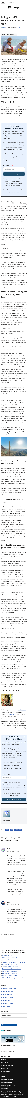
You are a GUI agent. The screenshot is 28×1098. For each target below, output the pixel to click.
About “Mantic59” (6, 1083)
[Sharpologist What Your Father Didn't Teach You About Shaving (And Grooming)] (14, 7)
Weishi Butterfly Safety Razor (10, 958)
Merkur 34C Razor (7, 955)
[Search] (25, 2)
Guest (4, 27)
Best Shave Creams (7, 1003)
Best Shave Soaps (6, 1000)
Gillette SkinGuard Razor (9, 971)
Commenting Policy (7, 1065)
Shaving (18, 27)
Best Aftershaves (6, 1006)
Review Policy (5, 1068)
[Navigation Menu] (3, 2)
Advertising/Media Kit (8, 1086)
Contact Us (4, 1089)
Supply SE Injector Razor (9, 975)
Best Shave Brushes (7, 997)
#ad (2, 980)
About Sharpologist (7, 1080)
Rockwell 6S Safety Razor (9, 960)
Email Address (7, 166)
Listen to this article (10, 34)
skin (7, 830)
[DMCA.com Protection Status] (6, 1031)
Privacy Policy (5, 1071)
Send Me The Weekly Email (14, 174)
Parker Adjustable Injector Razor (11, 969)
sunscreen (18, 830)
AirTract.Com (22, 710)
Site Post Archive (6, 1057)
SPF (12, 830)
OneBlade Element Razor (9, 973)
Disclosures (4, 1062)
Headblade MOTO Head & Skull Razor (13, 962)
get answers (10, 714)
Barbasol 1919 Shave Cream (10, 967)
